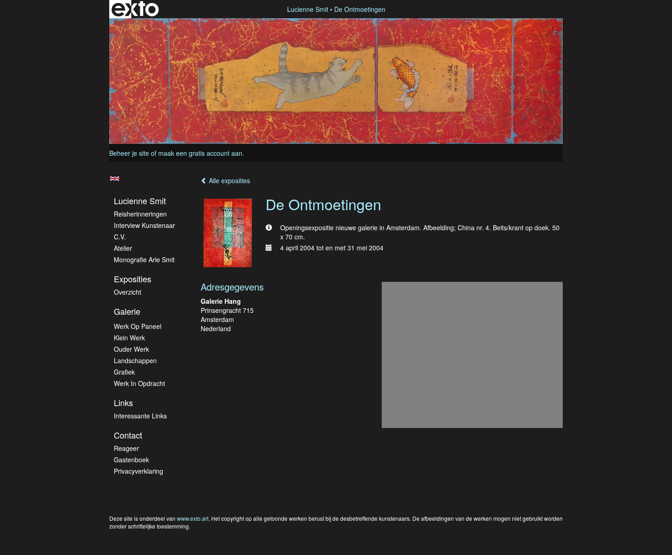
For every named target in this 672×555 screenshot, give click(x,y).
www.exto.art (192, 518)
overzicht (127, 291)
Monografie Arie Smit (144, 259)
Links (123, 402)
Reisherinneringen (140, 213)
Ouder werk (131, 349)
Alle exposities (228, 180)
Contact (128, 435)
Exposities (132, 279)
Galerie (127, 311)
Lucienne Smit (307, 9)
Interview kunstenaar (144, 225)
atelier (123, 248)
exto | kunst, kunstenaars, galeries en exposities (135, 9)
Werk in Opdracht (139, 383)
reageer (126, 448)
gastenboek (131, 459)
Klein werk (129, 337)
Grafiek (124, 371)
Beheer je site (129, 153)
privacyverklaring (138, 471)
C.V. (120, 236)
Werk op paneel (137, 326)
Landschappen (135, 360)
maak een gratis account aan (200, 153)
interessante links (140, 415)
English (114, 178)
